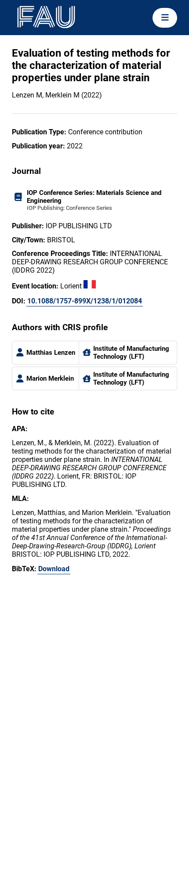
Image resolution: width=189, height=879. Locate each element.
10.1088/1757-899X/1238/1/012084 (84, 301)
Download (53, 569)
